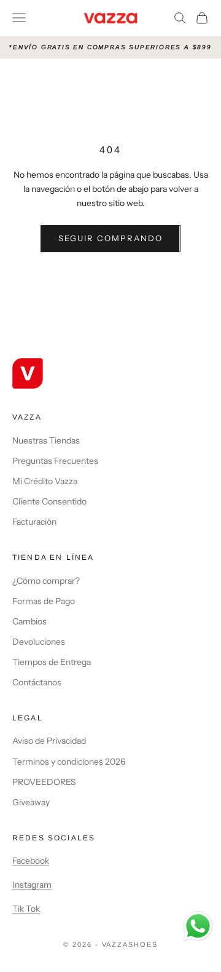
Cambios (29, 621)
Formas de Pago (43, 601)
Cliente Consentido (49, 501)
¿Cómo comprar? (46, 580)
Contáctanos (36, 682)
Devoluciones (38, 641)
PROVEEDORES (44, 781)
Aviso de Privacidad (49, 740)
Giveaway (31, 802)
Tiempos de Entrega (51, 661)
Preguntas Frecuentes (55, 460)
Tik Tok (26, 908)
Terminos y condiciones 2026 (68, 761)
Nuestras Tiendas (46, 440)
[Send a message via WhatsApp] (198, 926)
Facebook (30, 860)
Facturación (34, 521)
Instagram (32, 884)
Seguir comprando (110, 238)
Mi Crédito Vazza (44, 481)
